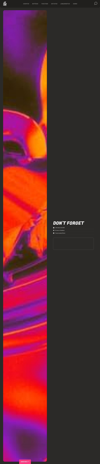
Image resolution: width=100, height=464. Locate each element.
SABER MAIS (24, 462)
